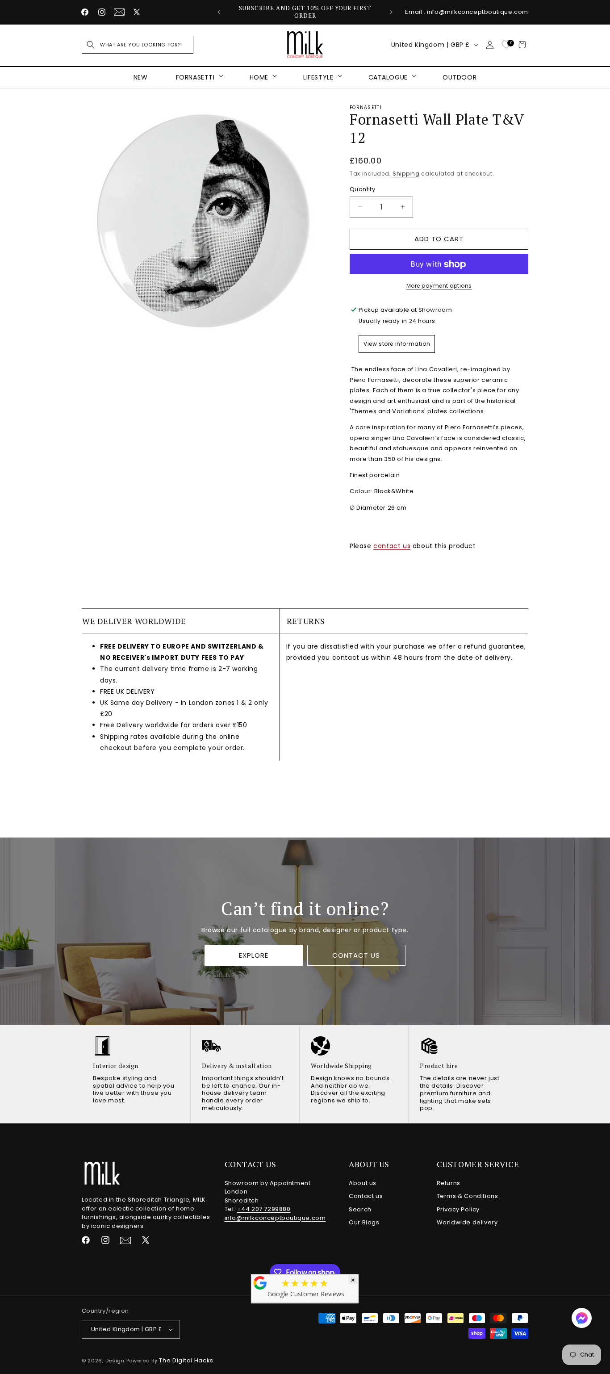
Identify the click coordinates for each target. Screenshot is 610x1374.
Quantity (362, 189)
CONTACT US (356, 955)
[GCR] (260, 1283)
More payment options (439, 285)
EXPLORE (253, 955)
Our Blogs (364, 1222)
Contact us (366, 1196)
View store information (396, 344)
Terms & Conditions (467, 1196)
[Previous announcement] (219, 12)
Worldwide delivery (467, 1222)
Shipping (406, 173)
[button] (137, 45)
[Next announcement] (391, 12)
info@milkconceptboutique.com (275, 1218)
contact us (391, 545)
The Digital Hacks (186, 1360)
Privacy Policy (458, 1209)
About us (362, 1183)
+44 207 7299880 (264, 1209)
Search (360, 1209)
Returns (448, 1183)
